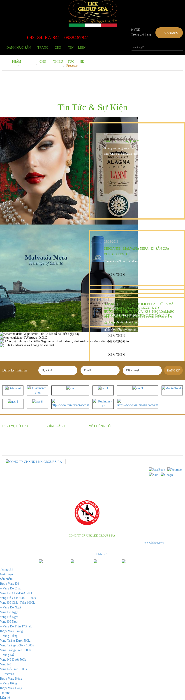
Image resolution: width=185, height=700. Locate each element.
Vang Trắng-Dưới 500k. (15, 640)
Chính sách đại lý (56, 437)
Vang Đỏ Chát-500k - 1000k (18, 598)
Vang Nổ (5, 664)
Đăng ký (173, 370)
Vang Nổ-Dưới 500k (13, 659)
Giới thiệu (58, 50)
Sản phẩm (6, 579)
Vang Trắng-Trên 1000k (15, 650)
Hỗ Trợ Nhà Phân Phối (16, 444)
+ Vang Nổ (7, 655)
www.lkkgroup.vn (154, 542)
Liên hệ (82, 50)
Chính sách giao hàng (59, 444)
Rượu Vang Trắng (11, 631)
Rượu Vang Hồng (11, 678)
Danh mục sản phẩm (19, 50)
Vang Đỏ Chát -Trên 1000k (17, 602)
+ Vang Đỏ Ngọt (10, 607)
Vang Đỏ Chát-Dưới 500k (16, 593)
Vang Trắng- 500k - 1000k (17, 645)
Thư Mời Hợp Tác (100, 437)
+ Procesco (7, 674)
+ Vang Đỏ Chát (10, 588)
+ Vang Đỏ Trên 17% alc (16, 626)
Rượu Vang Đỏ (9, 583)
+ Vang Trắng (9, 636)
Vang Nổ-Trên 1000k (13, 669)
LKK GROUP (104, 554)
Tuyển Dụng (96, 444)
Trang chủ (42, 50)
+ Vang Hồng (8, 683)
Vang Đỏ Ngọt (9, 612)
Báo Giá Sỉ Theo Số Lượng (18, 437)
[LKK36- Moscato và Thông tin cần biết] (92, 345)
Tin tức (71, 50)
